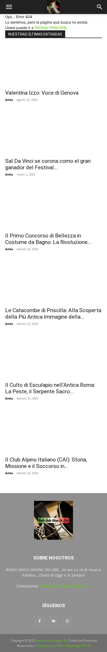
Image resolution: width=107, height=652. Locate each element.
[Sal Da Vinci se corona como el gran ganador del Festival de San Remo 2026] (53, 134)
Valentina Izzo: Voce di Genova (41, 93)
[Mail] (53, 621)
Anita (9, 100)
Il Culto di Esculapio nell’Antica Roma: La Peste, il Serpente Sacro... (50, 388)
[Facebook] (39, 621)
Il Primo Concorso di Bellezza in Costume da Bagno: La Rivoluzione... (48, 239)
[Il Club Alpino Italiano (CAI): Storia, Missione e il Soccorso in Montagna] (53, 432)
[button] (9, 7)
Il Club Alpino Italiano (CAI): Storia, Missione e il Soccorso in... (46, 463)
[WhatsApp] (67, 621)
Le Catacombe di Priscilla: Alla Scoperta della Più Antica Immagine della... (53, 313)
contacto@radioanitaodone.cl (65, 586)
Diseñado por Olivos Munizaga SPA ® (63, 645)
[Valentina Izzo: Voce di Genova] (53, 65)
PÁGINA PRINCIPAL (51, 27)
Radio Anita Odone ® (51, 640)
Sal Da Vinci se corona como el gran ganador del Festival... (48, 164)
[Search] (99, 7)
